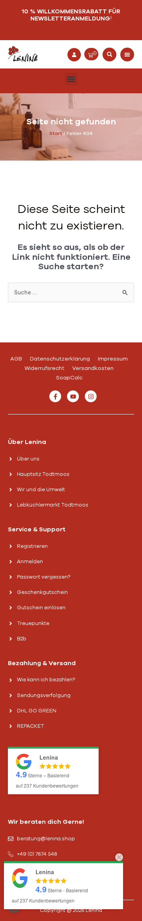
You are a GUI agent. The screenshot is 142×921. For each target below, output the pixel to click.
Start (55, 133)
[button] (109, 54)
